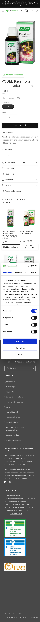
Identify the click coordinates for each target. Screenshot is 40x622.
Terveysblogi (9, 387)
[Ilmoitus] (37, 3)
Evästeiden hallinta (11, 435)
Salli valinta (20, 348)
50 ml (7, 107)
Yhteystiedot (9, 392)
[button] (2, 10)
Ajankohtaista (9, 382)
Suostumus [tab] (7, 272)
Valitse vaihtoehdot (29, 247)
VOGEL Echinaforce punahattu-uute (27, 232)
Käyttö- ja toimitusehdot (13, 402)
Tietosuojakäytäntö (10, 617)
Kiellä (20, 354)
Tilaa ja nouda (9, 407)
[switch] (34, 318)
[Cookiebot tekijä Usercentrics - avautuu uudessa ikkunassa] (28, 266)
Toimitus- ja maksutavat (13, 397)
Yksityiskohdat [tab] (20, 272)
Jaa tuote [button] (8, 150)
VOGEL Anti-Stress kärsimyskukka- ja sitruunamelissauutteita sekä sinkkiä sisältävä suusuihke (10, 235)
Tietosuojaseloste (11, 422)
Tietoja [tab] (33, 272)
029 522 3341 (16, 513)
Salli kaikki (20, 341)
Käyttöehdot (23, 617)
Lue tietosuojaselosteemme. (24, 362)
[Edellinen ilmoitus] (2, 3)
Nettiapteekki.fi (16, 614)
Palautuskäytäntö (11, 412)
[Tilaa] (33, 368)
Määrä (4, 113)
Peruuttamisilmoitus (12, 417)
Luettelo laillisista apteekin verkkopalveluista (14, 428)
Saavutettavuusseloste (13, 440)
